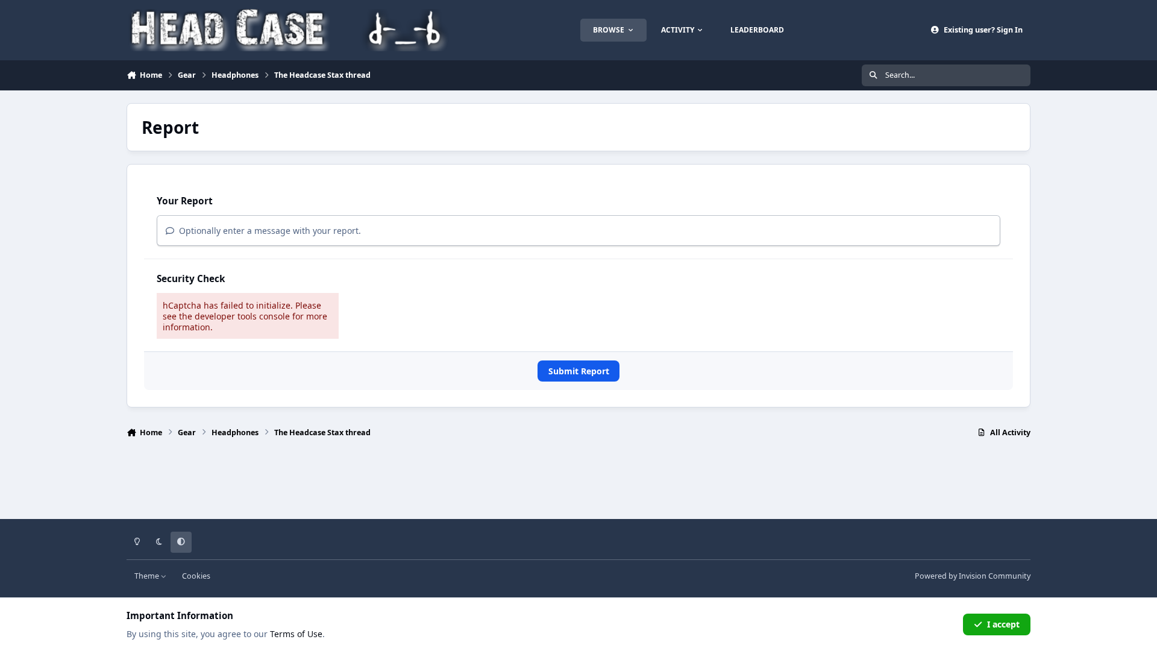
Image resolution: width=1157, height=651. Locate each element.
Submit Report (578, 371)
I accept (1003, 624)
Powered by (972, 576)
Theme (147, 576)
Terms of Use (296, 634)
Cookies (196, 576)
